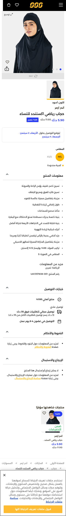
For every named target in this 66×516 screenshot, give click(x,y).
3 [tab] (53, 69)
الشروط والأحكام (42, 347)
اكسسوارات (7, 463)
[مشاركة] (7, 69)
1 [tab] (60, 69)
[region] (33, 493)
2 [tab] (57, 69)
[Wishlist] (17, 5)
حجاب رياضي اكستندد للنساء (49, 440)
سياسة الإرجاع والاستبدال (28, 378)
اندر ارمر (59, 107)
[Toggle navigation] (60, 5)
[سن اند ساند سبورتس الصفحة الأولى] (36, 5)
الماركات (39, 463)
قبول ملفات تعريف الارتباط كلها (33, 509)
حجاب (54, 468)
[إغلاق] (4, 475)
